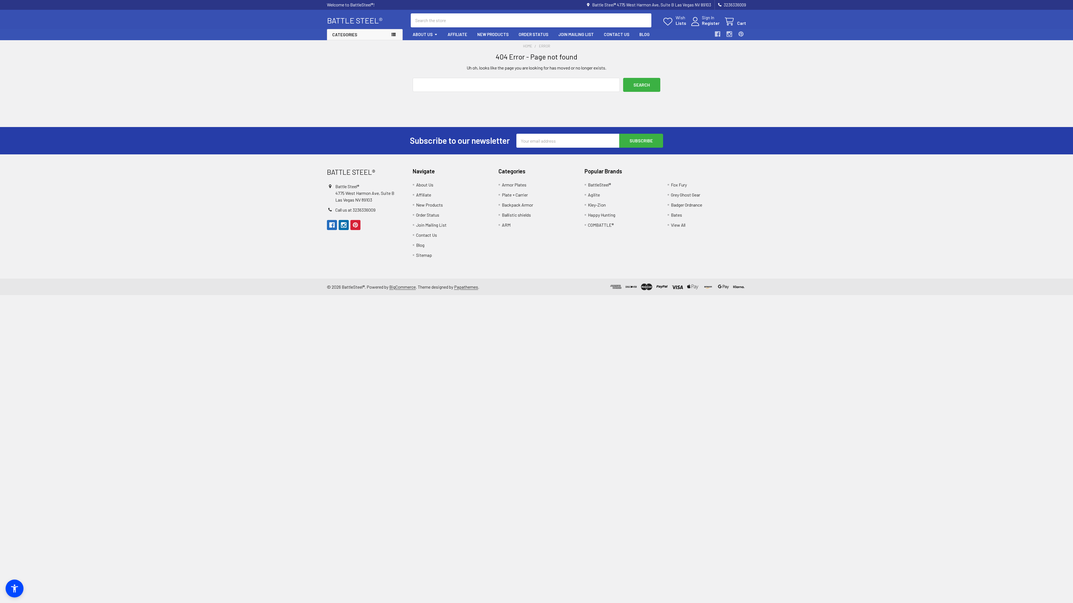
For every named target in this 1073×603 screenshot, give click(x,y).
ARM (506, 225)
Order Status (533, 34)
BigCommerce (402, 286)
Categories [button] (344, 34)
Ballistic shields (516, 214)
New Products (493, 34)
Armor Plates (514, 184)
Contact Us (616, 34)
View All (678, 225)
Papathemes (466, 286)
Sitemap (424, 255)
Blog (644, 34)
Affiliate (457, 34)
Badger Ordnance (686, 204)
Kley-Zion (597, 204)
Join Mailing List (576, 34)
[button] (14, 588)
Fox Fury (679, 184)
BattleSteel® (599, 184)
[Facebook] (718, 34)
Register (711, 23)
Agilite (594, 194)
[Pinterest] (741, 34)
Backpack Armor (517, 204)
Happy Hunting (601, 214)
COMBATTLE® (601, 225)
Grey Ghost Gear (685, 194)
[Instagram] (729, 34)
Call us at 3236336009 (355, 209)
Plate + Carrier (515, 194)
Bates (676, 214)
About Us (423, 34)
